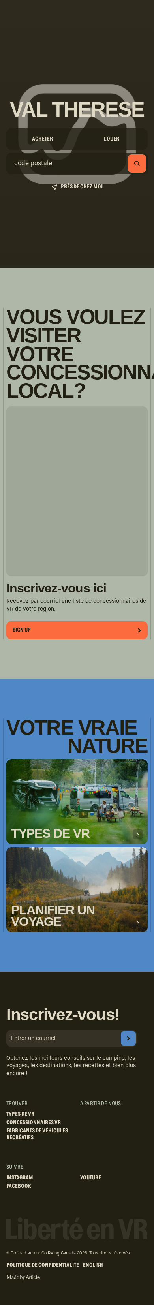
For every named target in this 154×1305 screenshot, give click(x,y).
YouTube (90, 1178)
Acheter (42, 139)
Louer (111, 139)
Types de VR (20, 1114)
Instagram (19, 1178)
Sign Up (22, 630)
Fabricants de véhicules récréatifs (37, 1134)
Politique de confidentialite (42, 1265)
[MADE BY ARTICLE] (23, 1277)
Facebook (18, 1186)
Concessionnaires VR (33, 1122)
